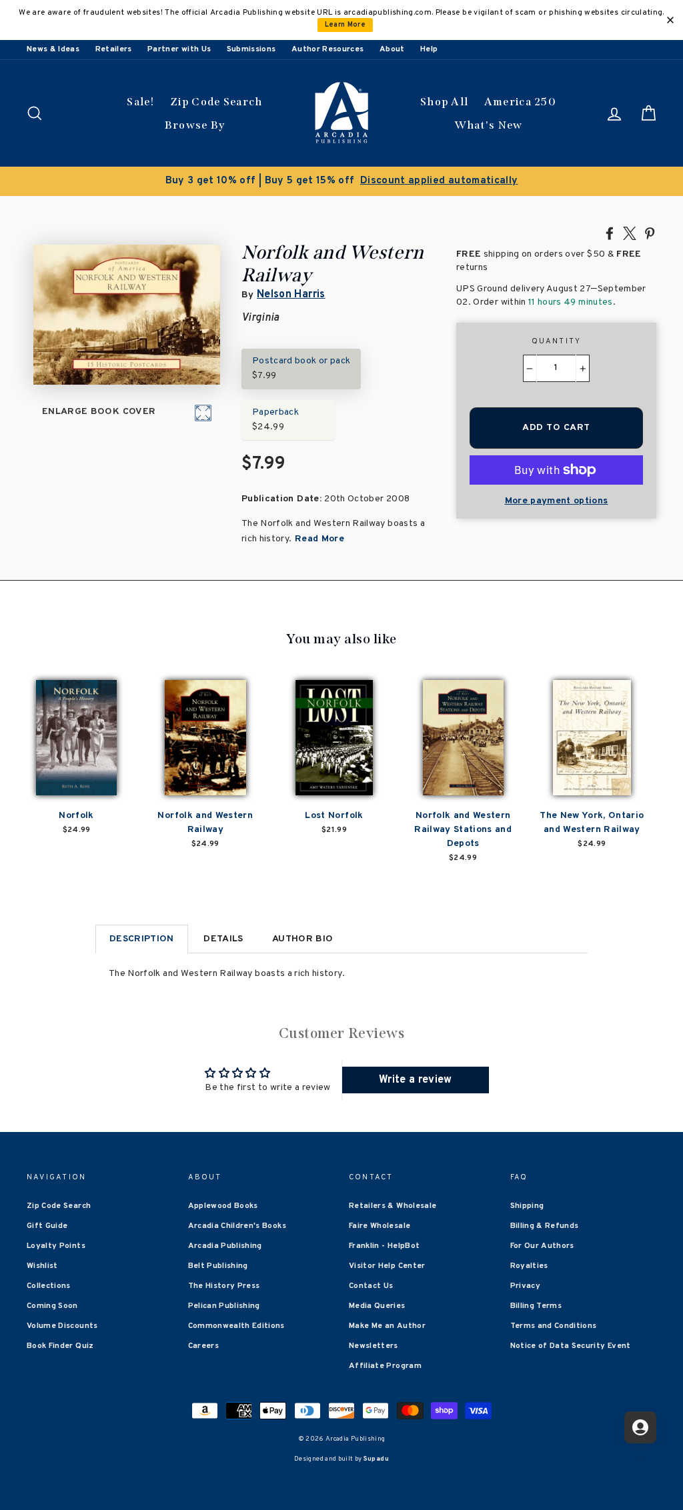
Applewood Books (223, 1206)
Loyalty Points (56, 1246)
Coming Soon (52, 1306)
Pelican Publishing (224, 1306)
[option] (341, 181)
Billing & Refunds (544, 1226)
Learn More (345, 25)
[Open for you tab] (640, 1427)
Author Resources (327, 49)
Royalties (529, 1266)
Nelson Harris (291, 294)
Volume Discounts (62, 1326)
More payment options (556, 501)
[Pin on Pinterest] (649, 233)
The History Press (224, 1286)
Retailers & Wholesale (392, 1206)
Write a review (415, 1080)
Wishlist (42, 1266)
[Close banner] (670, 20)
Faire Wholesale (379, 1226)
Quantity (557, 341)
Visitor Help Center (387, 1266)
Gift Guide (47, 1226)
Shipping (527, 1206)
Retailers (113, 49)
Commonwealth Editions (236, 1326)
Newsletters (373, 1346)
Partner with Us (179, 49)
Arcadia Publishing (225, 1246)
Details (223, 939)
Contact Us (371, 1286)
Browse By (195, 125)
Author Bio (302, 939)
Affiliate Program (385, 1366)
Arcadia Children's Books (237, 1226)
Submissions (251, 49)
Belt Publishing (218, 1266)
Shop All (444, 101)
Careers (203, 1346)
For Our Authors (542, 1246)
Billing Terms (536, 1306)
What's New (488, 125)
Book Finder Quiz (60, 1346)
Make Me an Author (387, 1326)
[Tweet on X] (629, 233)
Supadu (376, 1459)
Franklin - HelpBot (384, 1246)
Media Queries (377, 1306)
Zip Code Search (216, 101)
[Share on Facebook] (609, 233)
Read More (318, 539)
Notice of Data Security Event (570, 1346)
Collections (49, 1286)
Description (141, 939)
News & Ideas (53, 49)
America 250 (520, 101)
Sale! (141, 101)
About (392, 49)
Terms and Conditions (553, 1326)
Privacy (525, 1286)
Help (429, 49)
